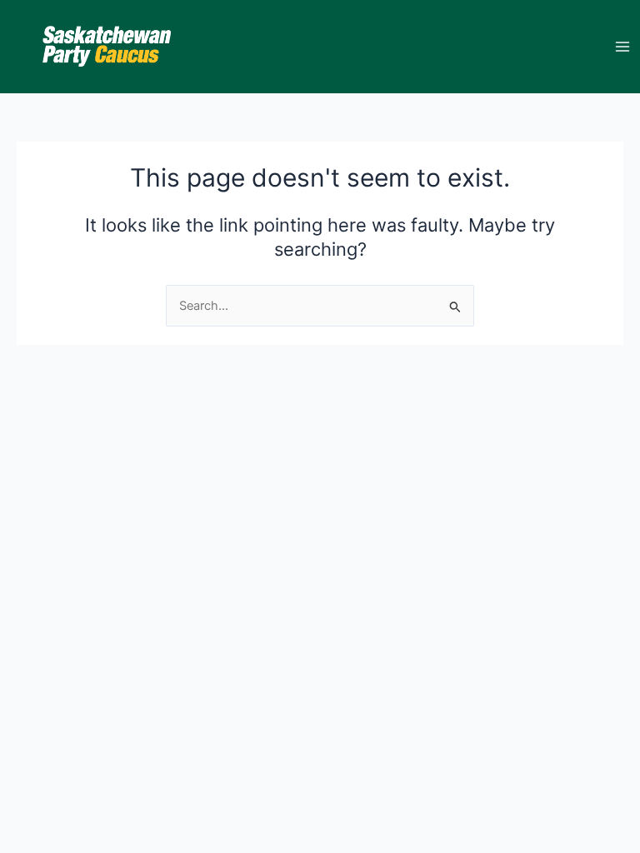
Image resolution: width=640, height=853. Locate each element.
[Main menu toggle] (622, 46)
